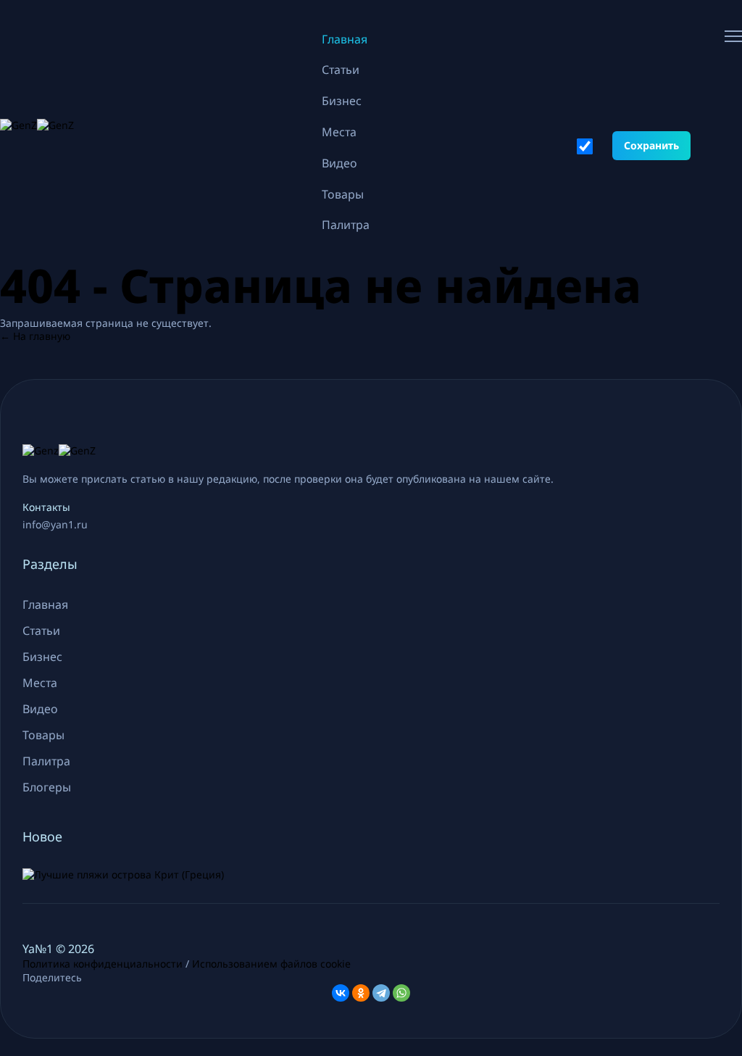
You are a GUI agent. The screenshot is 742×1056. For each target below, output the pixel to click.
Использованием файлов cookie (271, 963)
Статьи (340, 70)
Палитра (346, 225)
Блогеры (46, 787)
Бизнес (342, 101)
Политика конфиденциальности (102, 963)
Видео (339, 163)
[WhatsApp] (401, 993)
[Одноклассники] (361, 993)
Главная (344, 39)
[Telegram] (381, 993)
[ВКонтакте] (340, 993)
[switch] (584, 146)
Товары (343, 194)
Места (339, 132)
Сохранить (651, 145)
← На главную (35, 336)
